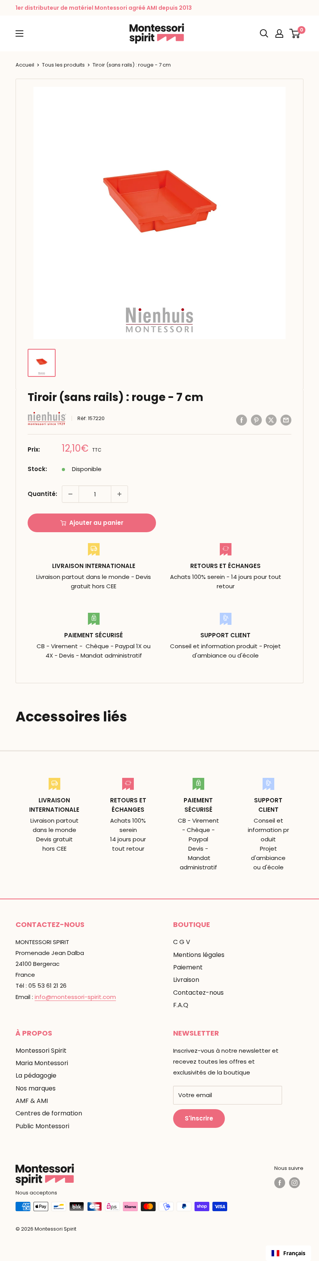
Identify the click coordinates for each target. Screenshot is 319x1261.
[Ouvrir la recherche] (264, 33)
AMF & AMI (32, 1100)
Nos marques (36, 1088)
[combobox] (288, 1253)
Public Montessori (42, 1126)
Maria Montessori (42, 1063)
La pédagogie (36, 1075)
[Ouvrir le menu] (19, 33)
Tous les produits (63, 65)
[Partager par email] (285, 420)
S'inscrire (199, 1118)
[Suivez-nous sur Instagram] (294, 1182)
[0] (295, 33)
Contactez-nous (198, 992)
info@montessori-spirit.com (75, 997)
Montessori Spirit (41, 1050)
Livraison (186, 979)
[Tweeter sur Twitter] (271, 420)
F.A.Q (180, 1005)
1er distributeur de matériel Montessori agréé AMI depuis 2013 (104, 8)
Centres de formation (49, 1113)
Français (294, 1253)
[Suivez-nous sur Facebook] (279, 1182)
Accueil (25, 65)
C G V (181, 941)
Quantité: (42, 494)
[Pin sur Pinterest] (256, 420)
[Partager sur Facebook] (241, 420)
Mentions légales (198, 954)
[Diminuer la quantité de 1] (70, 494)
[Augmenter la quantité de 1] (119, 494)
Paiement (188, 967)
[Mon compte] (279, 33)
